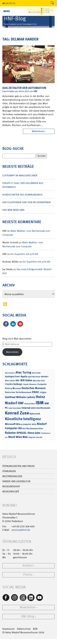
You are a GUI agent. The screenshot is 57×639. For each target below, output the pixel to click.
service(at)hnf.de (20, 530)
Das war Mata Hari (13, 210)
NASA (34, 424)
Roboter (10, 433)
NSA (24, 428)
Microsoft (10, 424)
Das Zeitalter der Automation (24, 88)
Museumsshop (11, 486)
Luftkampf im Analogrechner (19, 175)
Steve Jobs (33, 433)
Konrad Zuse (17, 413)
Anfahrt (27, 565)
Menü (6, 11)
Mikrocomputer (23, 424)
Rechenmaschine (34, 428)
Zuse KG (39, 437)
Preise (27, 574)
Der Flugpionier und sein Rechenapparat (26, 202)
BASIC (12, 380)
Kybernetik (35, 413)
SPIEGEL (21, 433)
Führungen (9, 471)
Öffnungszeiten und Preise (18, 466)
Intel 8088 (17, 408)
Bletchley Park (39, 380)
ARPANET (44, 376)
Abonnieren (12, 352)
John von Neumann (40, 407)
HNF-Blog (27, 616)
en (7, 3)
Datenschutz (24, 628)
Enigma (43, 392)
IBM (40, 403)
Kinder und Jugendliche (16, 481)
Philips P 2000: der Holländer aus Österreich (22, 185)
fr (11, 3)
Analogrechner (12, 376)
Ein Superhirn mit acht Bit (24, 254)
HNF (35, 91)
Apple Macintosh (34, 377)
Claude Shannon (30, 384)
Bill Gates (26, 380)
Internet (26, 407)
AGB (35, 628)
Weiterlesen (38, 131)
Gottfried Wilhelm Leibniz (20, 397)
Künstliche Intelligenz (23, 418)
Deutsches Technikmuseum (18, 392)
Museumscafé (10, 491)
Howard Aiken (29, 404)
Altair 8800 (36, 373)
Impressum (8, 628)
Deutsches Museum (34, 388)
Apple (24, 376)
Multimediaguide (12, 476)
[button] (6, 324)
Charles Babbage (13, 384)
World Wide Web (18, 437)
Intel (10, 408)
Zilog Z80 (31, 437)
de (3, 3)
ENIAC (35, 392)
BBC (18, 380)
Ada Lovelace (10, 373)
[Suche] (52, 3)
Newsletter (27, 607)
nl (14, 3)
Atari (7, 380)
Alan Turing (23, 372)
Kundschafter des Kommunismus (22, 194)
